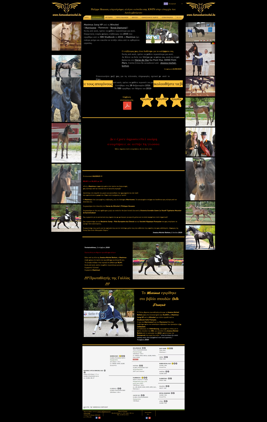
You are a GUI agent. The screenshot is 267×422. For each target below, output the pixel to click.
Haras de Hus (142, 60)
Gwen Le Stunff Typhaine (164, 210)
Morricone (90, 27)
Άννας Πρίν (87, 230)
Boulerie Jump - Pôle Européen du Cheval (117, 221)
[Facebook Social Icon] (96, 418)
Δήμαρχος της (173, 228)
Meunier (178, 210)
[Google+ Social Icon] (99, 418)
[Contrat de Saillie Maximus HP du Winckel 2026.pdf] (127, 106)
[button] (162, 32)
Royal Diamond (118, 27)
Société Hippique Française (150, 221)
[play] (179, 277)
